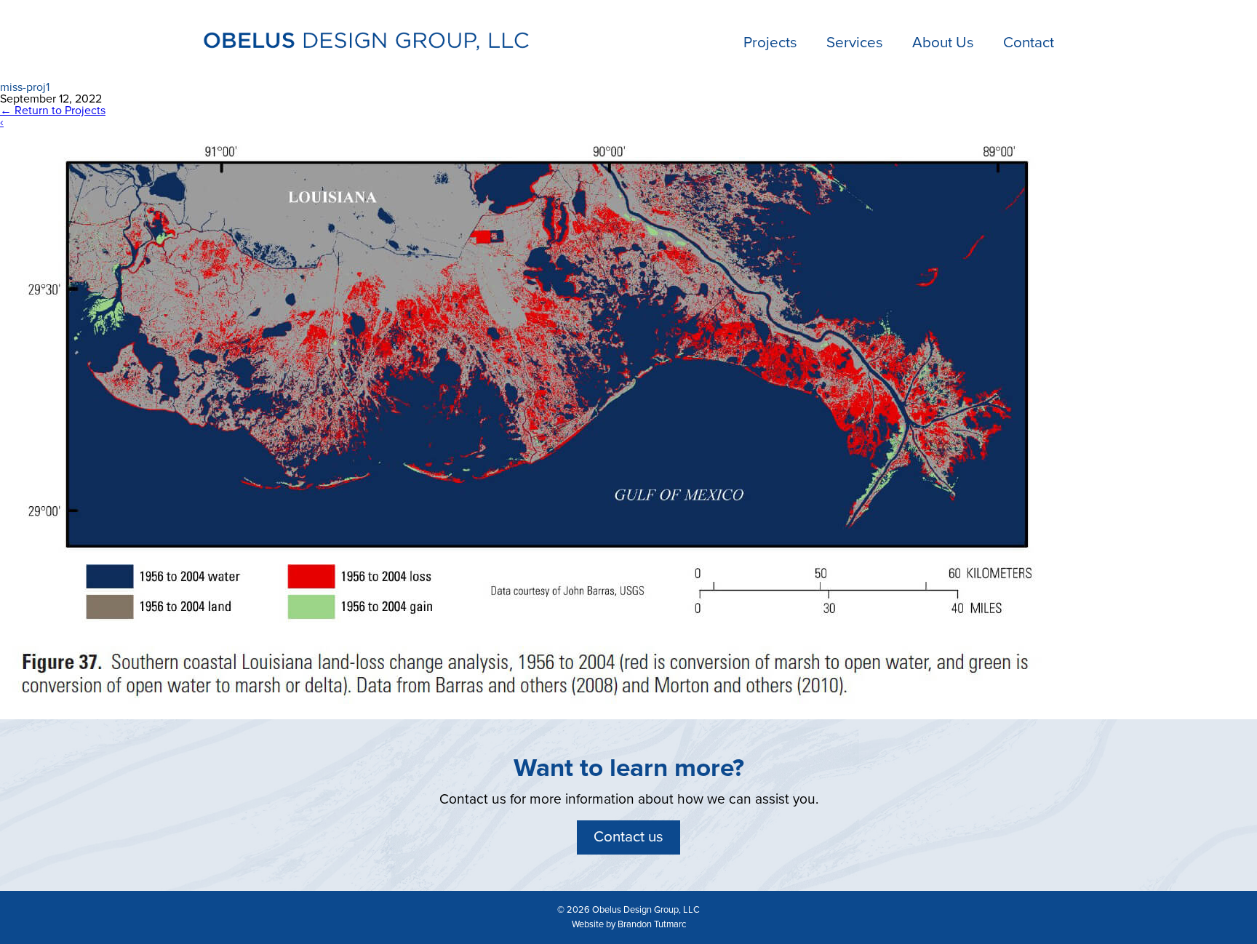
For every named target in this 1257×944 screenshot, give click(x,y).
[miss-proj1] (531, 713)
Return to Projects (52, 110)
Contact (1028, 42)
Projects (770, 42)
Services (854, 42)
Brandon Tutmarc (652, 924)
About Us (943, 42)
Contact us (628, 837)
